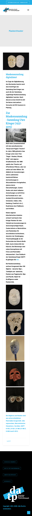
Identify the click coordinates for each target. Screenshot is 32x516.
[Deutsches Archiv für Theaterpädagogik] (11, 10)
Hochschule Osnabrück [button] (10, 461)
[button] (28, 10)
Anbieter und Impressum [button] (10, 474)
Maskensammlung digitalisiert (14, 76)
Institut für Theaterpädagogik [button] (12, 468)
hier (17, 259)
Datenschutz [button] (7, 481)
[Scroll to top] (28, 512)
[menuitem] (18, 2)
